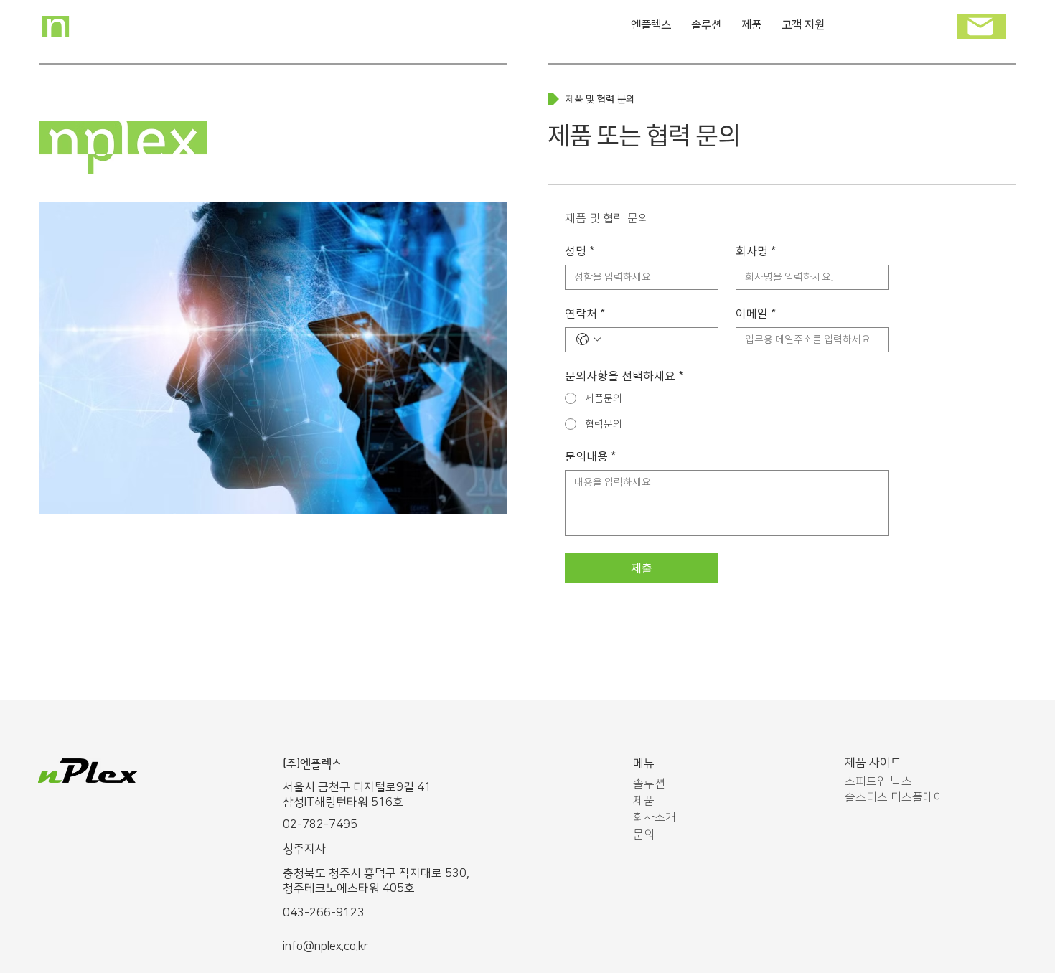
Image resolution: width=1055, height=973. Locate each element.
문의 (644, 834)
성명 (579, 252)
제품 (644, 800)
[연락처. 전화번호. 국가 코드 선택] (588, 339)
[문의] (981, 26)
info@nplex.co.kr (325, 946)
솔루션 (649, 783)
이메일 (756, 314)
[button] (751, 26)
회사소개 (654, 817)
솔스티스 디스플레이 (894, 797)
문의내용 (590, 457)
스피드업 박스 (878, 781)
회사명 (756, 252)
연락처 (585, 314)
